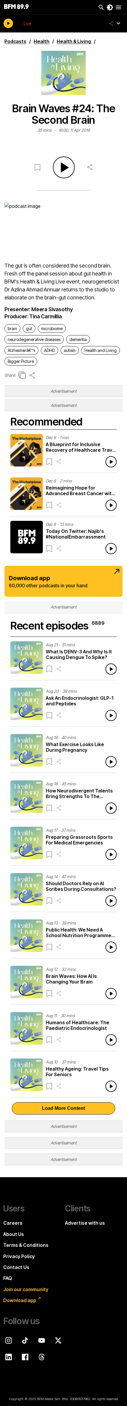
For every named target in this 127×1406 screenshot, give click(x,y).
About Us (13, 1234)
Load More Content (63, 1108)
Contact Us (16, 1267)
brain (12, 328)
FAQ (7, 1278)
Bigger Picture (21, 361)
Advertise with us (85, 1223)
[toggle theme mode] (109, 7)
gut (29, 328)
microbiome (52, 328)
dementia (78, 339)
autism (70, 350)
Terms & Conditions (25, 1245)
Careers (12, 1223)
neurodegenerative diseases (34, 339)
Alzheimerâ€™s (21, 350)
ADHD (49, 350)
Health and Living (100, 350)
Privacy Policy (19, 1256)
